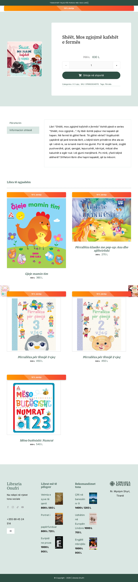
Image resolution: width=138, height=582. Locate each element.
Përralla (108, 84)
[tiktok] (18, 507)
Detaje (48, 234)
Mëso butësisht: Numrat (36, 440)
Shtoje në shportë (93, 75)
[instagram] (13, 507)
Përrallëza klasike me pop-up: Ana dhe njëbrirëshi (101, 249)
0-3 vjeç (76, 84)
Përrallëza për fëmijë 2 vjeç (101, 357)
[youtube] (22, 507)
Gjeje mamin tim (36, 273)
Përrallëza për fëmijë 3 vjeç (36, 357)
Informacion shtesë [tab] (21, 130)
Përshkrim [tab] (15, 123)
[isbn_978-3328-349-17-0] (24, 59)
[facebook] (8, 507)
